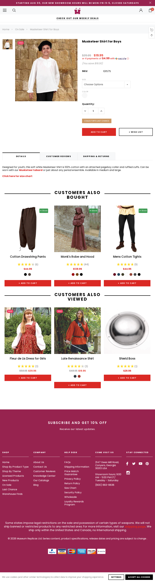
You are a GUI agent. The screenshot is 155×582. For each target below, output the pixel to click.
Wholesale (70, 497)
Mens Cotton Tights (127, 257)
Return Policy (72, 483)
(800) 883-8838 (104, 485)
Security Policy (73, 492)
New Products (10, 480)
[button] (117, 58)
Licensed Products (13, 476)
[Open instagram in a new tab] (128, 473)
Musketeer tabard (31, 170)
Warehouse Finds (12, 494)
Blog (35, 485)
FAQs (67, 462)
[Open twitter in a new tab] (134, 464)
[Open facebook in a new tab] (127, 464)
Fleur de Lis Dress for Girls (28, 359)
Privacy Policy (72, 479)
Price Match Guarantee (71, 473)
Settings (116, 577)
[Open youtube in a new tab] (140, 464)
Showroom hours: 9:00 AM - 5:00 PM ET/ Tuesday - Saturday (108, 477)
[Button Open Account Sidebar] (141, 10)
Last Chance (9, 489)
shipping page (135, 526)
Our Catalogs (41, 480)
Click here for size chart (17, 176)
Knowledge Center (44, 476)
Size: (84, 79)
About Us (38, 462)
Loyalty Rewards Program (74, 503)
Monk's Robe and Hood (77, 257)
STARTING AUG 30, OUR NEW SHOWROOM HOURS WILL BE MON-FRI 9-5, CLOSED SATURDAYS (77, 3)
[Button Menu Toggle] (4, 10)
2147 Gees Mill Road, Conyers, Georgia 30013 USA (107, 465)
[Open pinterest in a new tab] (147, 464)
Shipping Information (76, 467)
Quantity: (88, 104)
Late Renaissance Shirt (77, 359)
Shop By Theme (11, 471)
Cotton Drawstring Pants (28, 257)
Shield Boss (127, 359)
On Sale (19, 29)
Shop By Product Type (15, 467)
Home (5, 29)
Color (85, 91)
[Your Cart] (150, 10)
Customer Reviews (44, 471)
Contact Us (40, 467)
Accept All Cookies (139, 577)
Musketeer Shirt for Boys (44, 29)
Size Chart (70, 488)
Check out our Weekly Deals (77, 18)
